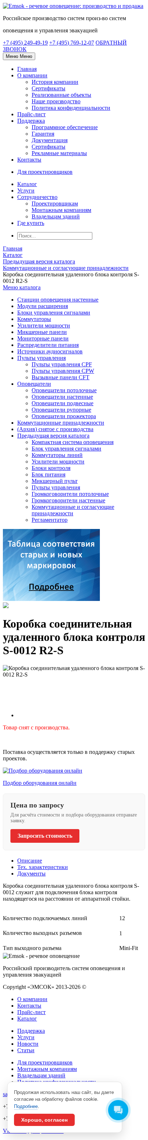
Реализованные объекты (61, 95)
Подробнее (26, 1106)
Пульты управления (41, 358)
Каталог (27, 184)
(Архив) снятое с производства (55, 429)
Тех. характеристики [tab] (42, 867)
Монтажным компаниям (61, 210)
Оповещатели (34, 384)
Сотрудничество (37, 197)
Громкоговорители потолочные (70, 494)
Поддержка (31, 121)
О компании (32, 75)
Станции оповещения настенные (57, 300)
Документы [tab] (31, 873)
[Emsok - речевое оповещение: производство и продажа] (73, 6)
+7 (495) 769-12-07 (71, 43)
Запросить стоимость (45, 836)
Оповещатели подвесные (62, 403)
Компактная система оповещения (73, 442)
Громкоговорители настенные (68, 500)
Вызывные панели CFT (60, 377)
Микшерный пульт (55, 481)
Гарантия (43, 134)
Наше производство (56, 101)
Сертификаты (48, 88)
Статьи (25, 1050)
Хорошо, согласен (44, 1120)
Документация (50, 140)
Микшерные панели (42, 332)
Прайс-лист (31, 114)
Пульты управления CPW (63, 371)
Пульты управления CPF (62, 364)
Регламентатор (50, 520)
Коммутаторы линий (57, 455)
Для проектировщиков (45, 1062)
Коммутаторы (34, 319)
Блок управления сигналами (66, 448)
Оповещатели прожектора (64, 416)
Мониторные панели (43, 338)
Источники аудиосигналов (50, 351)
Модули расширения (42, 306)
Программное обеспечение (65, 127)
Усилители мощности (43, 325)
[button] (22, 287)
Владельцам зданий (56, 216)
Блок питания (48, 474)
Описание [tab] (29, 861)
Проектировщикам (55, 203)
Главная (27, 69)
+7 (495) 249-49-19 (25, 43)
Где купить (30, 223)
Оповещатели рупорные (61, 410)
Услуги (25, 190)
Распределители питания (48, 345)
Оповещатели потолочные (64, 390)
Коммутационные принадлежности (60, 423)
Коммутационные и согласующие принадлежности (73, 510)
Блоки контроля (51, 468)
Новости (27, 1044)
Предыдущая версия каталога (53, 436)
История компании (55, 82)
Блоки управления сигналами (53, 312)
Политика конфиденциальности (71, 108)
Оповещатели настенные (62, 397)
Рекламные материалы (59, 153)
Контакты (29, 160)
